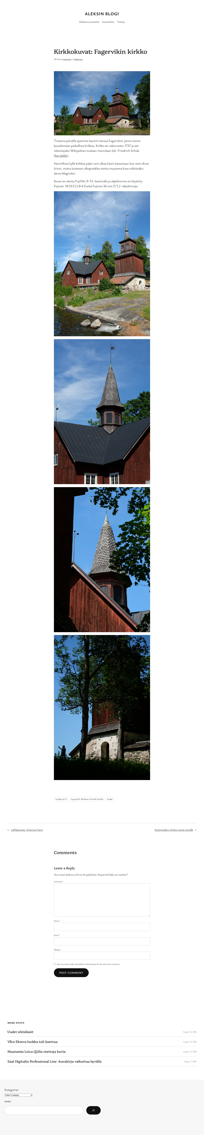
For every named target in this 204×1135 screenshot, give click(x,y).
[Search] (93, 1110)
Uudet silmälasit (20, 1032)
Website (57, 949)
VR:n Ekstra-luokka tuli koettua (32, 1041)
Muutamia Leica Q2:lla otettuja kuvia (36, 1051)
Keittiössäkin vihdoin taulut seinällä (174, 829)
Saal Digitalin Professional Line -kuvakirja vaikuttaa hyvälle (54, 1061)
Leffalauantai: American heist (27, 829)
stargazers (67, 59)
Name (57, 920)
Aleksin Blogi (102, 13)
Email (57, 935)
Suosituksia (108, 21)
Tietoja (121, 21)
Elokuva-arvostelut (89, 21)
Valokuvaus (78, 59)
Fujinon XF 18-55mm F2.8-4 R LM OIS (87, 799)
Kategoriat (11, 1089)
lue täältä (61, 155)
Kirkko (110, 799)
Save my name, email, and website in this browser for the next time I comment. (88, 964)
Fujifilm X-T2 (61, 799)
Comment (58, 881)
